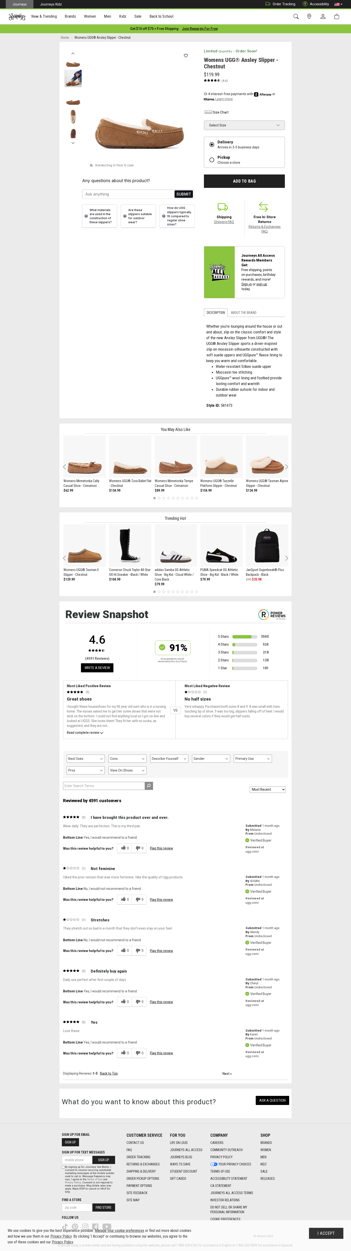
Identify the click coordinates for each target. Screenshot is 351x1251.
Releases (268, 1178)
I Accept (326, 1233)
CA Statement (220, 1186)
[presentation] (44, 17)
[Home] (17, 16)
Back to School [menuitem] (161, 16)
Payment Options (139, 1186)
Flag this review (161, 848)
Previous (73, 52)
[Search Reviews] (149, 786)
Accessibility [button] (319, 4)
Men (263, 1157)
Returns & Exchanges (143, 1164)
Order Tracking (284, 4)
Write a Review (97, 668)
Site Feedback (137, 1193)
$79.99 (159, 584)
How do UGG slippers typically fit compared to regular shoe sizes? (179, 216)
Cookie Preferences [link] (225, 1219)
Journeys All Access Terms (231, 1193)
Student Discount (183, 1171)
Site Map (133, 1200)
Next (73, 141)
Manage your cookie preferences (119, 1230)
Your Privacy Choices (234, 1164)
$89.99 (159, 490)
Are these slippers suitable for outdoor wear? (140, 216)
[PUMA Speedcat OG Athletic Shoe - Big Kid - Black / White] (221, 545)
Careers (216, 1143)
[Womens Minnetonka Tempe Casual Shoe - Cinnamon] (176, 456)
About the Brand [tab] (243, 313)
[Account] (324, 16)
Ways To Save (180, 1164)
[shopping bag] (337, 16)
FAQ (129, 1150)
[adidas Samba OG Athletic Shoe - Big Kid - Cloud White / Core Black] (176, 545)
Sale (264, 1171)
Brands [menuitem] (70, 16)
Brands (266, 1143)
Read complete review (83, 732)
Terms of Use (220, 1171)
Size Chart (221, 112)
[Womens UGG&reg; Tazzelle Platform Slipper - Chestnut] (221, 456)
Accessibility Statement (228, 1178)
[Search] (296, 16)
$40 (248, 579)
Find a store (71, 1200)
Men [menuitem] (107, 16)
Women (266, 1150)
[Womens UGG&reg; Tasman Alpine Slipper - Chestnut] (267, 456)
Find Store (104, 1207)
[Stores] (310, 16)
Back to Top (109, 1073)
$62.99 (68, 490)
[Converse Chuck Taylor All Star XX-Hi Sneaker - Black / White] (130, 545)
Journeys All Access (186, 1150)
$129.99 (69, 579)
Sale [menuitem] (138, 16)
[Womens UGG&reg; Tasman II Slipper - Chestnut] (85, 545)
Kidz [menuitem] (123, 16)
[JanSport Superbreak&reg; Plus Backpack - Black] (267, 545)
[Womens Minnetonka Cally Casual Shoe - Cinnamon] (85, 456)
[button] (338, 4)
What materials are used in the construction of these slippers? (101, 216)
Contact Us (135, 1143)
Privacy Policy (221, 1157)
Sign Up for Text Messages (83, 1152)
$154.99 (206, 490)
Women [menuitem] (90, 16)
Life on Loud (179, 1143)
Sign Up (70, 1142)
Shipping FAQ (224, 222)
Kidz (264, 1164)
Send (184, 194)
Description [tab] (216, 313)
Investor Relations (225, 1200)
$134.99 (114, 490)
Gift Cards (178, 1178)
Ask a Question (272, 1100)
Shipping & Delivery (141, 1171)
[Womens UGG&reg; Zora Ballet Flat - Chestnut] (130, 456)
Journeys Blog (181, 1157)
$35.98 (256, 579)
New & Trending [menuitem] (44, 16)
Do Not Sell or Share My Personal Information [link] (228, 1209)
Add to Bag (244, 181)
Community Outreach (226, 1150)
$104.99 (114, 579)
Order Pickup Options (143, 1178)
